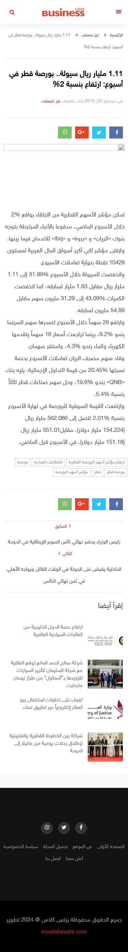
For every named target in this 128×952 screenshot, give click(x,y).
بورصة (22, 462)
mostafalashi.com (64, 932)
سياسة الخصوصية (20, 847)
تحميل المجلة (55, 847)
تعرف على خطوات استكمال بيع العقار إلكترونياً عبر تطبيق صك (51, 704)
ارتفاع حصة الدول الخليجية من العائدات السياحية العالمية (53, 631)
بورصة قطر (116, 472)
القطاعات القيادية (48, 462)
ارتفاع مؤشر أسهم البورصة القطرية (97, 462)
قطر (97, 472)
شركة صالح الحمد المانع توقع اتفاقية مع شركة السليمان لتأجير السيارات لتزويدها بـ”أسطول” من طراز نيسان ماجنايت (47, 674)
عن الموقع (82, 847)
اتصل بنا (53, 859)
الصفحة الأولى (111, 847)
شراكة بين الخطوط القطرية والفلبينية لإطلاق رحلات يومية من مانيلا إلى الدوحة (46, 743)
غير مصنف (90, 35)
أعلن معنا (74, 859)
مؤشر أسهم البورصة (71, 472)
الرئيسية (116, 35)
